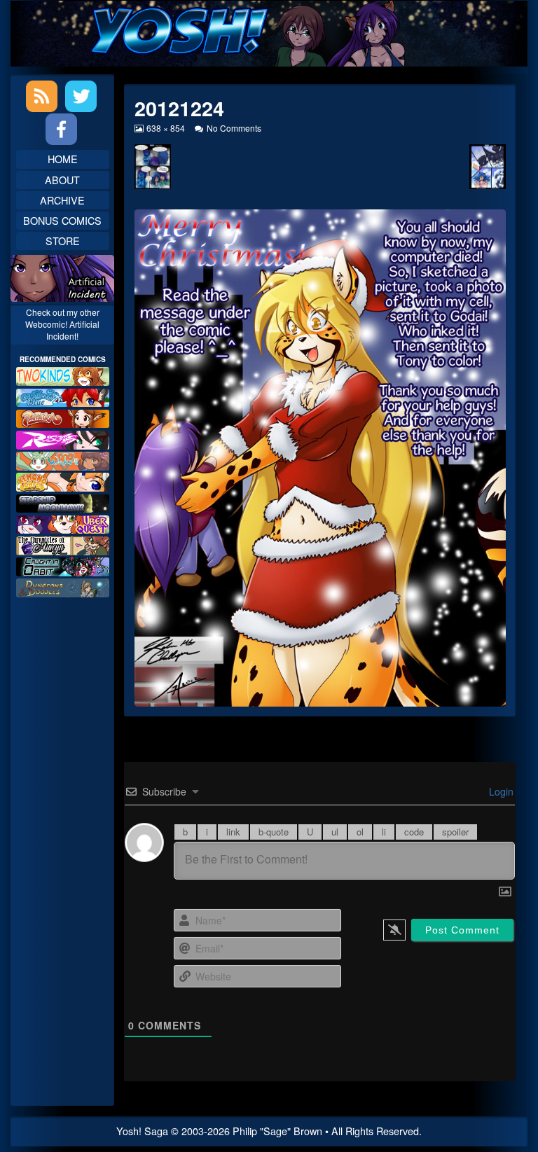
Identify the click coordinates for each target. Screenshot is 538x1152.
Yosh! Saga (142, 1130)
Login (499, 791)
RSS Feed (41, 96)
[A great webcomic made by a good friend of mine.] (62, 374)
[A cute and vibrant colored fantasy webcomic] (62, 459)
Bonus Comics (62, 220)
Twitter (81, 96)
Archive (62, 200)
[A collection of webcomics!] (62, 480)
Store (63, 240)
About (62, 179)
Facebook (61, 129)
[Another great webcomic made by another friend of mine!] (62, 396)
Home (63, 158)
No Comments (234, 128)
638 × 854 (165, 128)
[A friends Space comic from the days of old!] (62, 501)
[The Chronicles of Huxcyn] (62, 543)
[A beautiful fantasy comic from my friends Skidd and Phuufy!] (62, 522)
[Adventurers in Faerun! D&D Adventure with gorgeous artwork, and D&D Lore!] (62, 585)
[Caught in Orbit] (62, 564)
